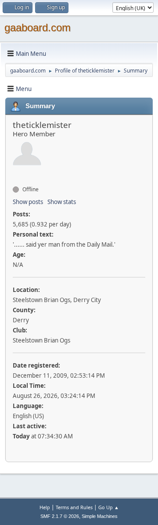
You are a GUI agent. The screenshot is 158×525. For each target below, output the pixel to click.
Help (45, 507)
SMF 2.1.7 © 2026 (59, 516)
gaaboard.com (37, 27)
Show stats (61, 202)
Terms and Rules (74, 507)
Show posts (28, 202)
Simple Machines (100, 516)
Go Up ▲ (108, 507)
